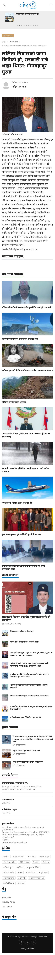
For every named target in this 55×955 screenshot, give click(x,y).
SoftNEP (30, 948)
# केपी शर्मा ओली (9, 862)
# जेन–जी (21, 878)
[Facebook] (21, 942)
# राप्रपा (35, 862)
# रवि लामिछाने (18, 856)
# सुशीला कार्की (8, 878)
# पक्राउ (21, 883)
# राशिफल (31, 856)
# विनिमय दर (24, 862)
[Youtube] (27, 942)
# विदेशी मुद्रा (8, 867)
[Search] (4, 4)
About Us (6, 897)
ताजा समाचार (14, 41)
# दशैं (20, 872)
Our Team (7, 906)
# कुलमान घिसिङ (33, 867)
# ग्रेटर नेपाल (30, 872)
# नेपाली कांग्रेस (8, 872)
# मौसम (6, 856)
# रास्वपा (46, 862)
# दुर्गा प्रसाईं (43, 872)
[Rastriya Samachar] (27, 5)
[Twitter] (33, 942)
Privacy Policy (8, 901)
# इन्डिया (20, 867)
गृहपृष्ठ (4, 41)
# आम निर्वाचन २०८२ (36, 878)
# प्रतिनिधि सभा (8, 883)
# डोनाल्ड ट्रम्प (44, 856)
